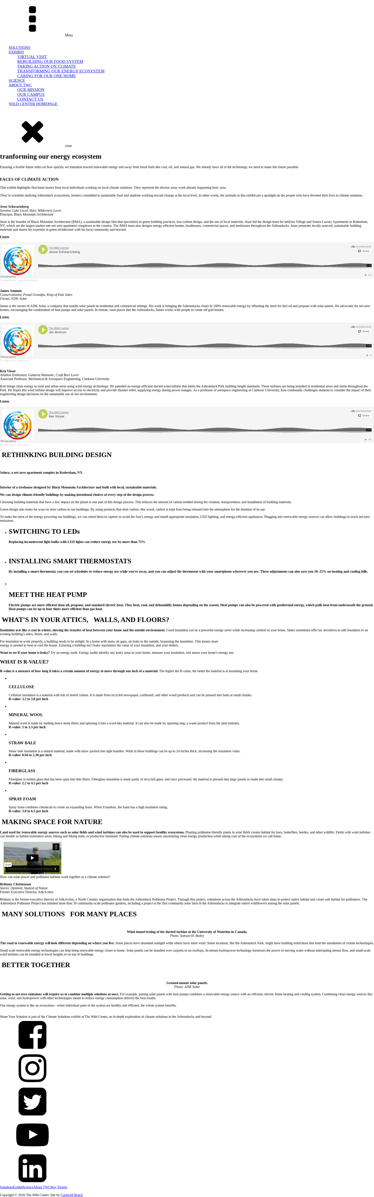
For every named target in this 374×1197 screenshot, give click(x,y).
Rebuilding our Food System (50, 61)
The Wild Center (8, 280)
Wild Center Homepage (33, 104)
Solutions (19, 47)
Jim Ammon (23, 360)
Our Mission (30, 89)
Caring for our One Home (46, 76)
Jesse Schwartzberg (28, 280)
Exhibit (16, 52)
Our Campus (31, 94)
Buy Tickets (21, 108)
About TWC (20, 85)
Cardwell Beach (72, 1195)
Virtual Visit (32, 57)
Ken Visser (23, 445)
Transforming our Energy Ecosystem (61, 71)
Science (17, 80)
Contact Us (30, 99)
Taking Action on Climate (46, 66)
